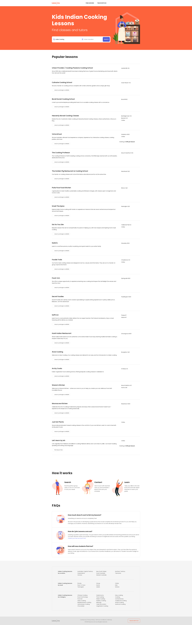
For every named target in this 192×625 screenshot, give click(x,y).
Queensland (81, 573)
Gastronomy (100, 595)
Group (98, 583)
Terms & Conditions (101, 620)
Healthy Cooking (101, 600)
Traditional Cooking (121, 600)
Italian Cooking (100, 599)
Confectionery (119, 599)
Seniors (117, 587)
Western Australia (101, 575)
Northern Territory (120, 571)
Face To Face (81, 585)
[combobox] (66, 39)
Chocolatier (80, 606)
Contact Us (83, 620)
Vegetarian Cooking (102, 606)
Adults (98, 587)
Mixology (98, 602)
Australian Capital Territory (85, 571)
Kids (116, 585)
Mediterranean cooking (84, 602)
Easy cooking (119, 595)
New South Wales (101, 571)
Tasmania (118, 573)
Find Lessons (90, 3)
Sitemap (109, 620)
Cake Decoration (101, 604)
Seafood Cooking (120, 604)
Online (117, 583)
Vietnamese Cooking (83, 604)
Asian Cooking (81, 600)
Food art (79, 599)
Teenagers (80, 587)
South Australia (100, 573)
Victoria (79, 575)
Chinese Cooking (82, 595)
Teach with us (101, 3)
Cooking (117, 597)
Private (79, 583)
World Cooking (119, 602)
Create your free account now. (77, 538)
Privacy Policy (91, 620)
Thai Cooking (100, 597)
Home (98, 585)
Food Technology (82, 597)
